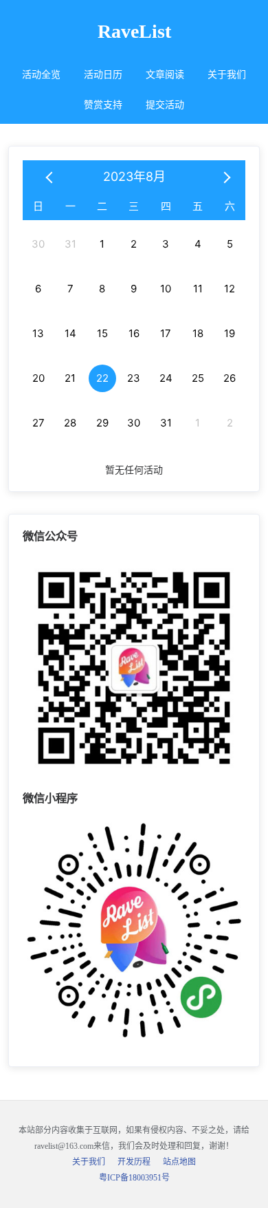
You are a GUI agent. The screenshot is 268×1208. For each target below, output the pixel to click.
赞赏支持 (103, 105)
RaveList (134, 31)
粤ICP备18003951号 (134, 1178)
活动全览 (41, 74)
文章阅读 (165, 74)
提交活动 (165, 105)
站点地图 (179, 1162)
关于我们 (227, 74)
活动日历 (103, 74)
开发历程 (134, 1162)
